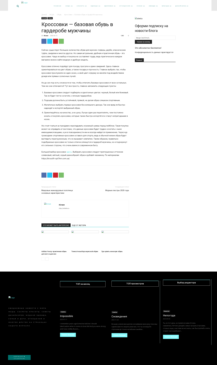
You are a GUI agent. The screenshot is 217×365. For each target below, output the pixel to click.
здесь (69, 152)
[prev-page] (43, 259)
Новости (166, 311)
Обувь (59, 15)
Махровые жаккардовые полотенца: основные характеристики (57, 191)
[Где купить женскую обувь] (115, 240)
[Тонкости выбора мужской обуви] (85, 240)
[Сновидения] (135, 301)
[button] (17, 6)
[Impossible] (82, 301)
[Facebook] (43, 41)
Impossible (66, 316)
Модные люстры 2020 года (117, 190)
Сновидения (119, 316)
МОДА (51, 15)
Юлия (46, 35)
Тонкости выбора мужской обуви (84, 251)
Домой (44, 15)
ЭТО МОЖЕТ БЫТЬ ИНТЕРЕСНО (56, 225)
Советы (63, 312)
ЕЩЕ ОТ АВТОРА (79, 225)
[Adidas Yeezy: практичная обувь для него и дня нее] (55, 240)
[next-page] (47, 259)
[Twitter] (49, 41)
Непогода (169, 315)
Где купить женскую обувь (112, 251)
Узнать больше (68, 335)
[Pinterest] (55, 41)
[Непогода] (186, 300)
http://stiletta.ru (64, 208)
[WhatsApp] (61, 41)
